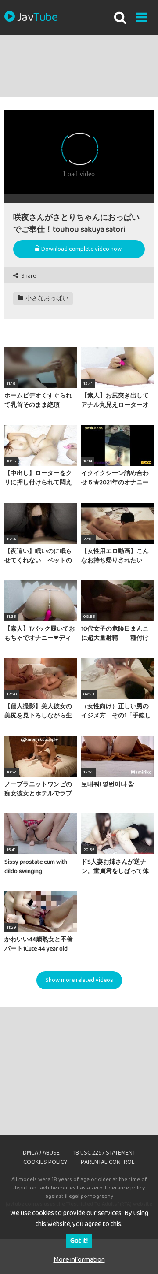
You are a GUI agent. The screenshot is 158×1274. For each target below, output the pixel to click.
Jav (37, 17)
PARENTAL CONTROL (108, 1162)
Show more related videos (79, 980)
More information (79, 1259)
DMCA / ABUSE (41, 1153)
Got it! (79, 1240)
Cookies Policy (45, 1162)
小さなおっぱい (46, 298)
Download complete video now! (81, 249)
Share (28, 276)
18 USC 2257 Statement (104, 1153)
